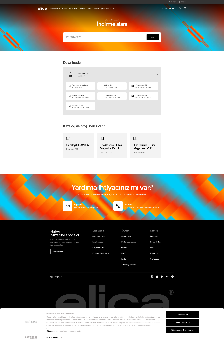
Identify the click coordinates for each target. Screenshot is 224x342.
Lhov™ (124, 253)
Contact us (154, 259)
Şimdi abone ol (58, 251)
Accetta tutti (183, 315)
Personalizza (181, 322)
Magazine (154, 253)
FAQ (152, 247)
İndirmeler (154, 236)
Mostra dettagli (52, 337)
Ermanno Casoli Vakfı (100, 253)
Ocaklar (124, 247)
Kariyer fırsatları (98, 247)
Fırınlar (123, 259)
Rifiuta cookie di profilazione (182, 330)
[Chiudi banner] (204, 312)
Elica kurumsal (97, 242)
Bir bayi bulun (155, 242)
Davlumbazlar (126, 236)
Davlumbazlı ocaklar (128, 242)
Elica (106, 20)
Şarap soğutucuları (128, 264)
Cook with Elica (98, 236)
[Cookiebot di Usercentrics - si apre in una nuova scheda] (31, 337)
